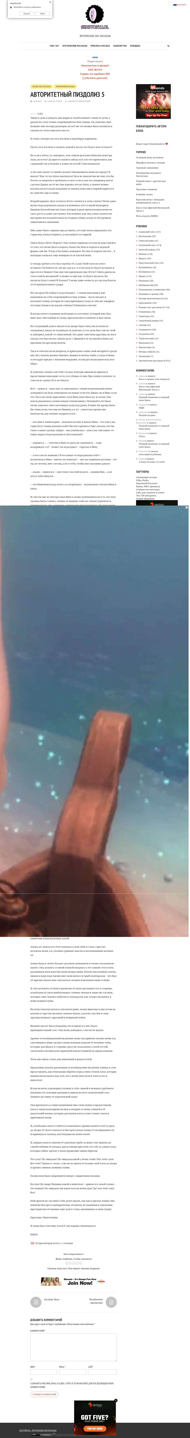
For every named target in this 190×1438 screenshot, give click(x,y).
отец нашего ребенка (150, 454)
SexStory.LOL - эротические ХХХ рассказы (37, 1430)
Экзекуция (144, 356)
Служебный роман (148, 320)
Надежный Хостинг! (147, 483)
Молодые (144, 280)
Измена (143, 253)
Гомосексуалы (146, 240)
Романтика (144, 311)
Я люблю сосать (144, 194)
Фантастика (145, 347)
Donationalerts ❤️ (158, 143)
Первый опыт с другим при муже (151, 183)
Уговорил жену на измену (149, 157)
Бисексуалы (145, 236)
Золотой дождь (147, 249)
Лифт (141, 407)
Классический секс (149, 262)
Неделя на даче (147, 415)
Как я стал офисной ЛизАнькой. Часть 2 (153, 209)
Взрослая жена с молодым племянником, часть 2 (150, 201)
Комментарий (37, 1330)
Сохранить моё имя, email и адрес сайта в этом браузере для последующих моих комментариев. (72, 1385)
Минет (142, 276)
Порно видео (95, 61)
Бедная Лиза (51, 1299)
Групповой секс (147, 245)
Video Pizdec (142, 480)
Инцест (142, 258)
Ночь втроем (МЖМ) (147, 215)
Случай (142, 325)
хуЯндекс (135, 45)
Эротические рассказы (74, 45)
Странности (145, 329)
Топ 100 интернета (146, 495)
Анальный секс (147, 231)
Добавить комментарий (79, 101)
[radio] (66, 1263)
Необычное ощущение (96, 1301)
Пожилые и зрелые (149, 293)
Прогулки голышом (146, 189)
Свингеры (144, 316)
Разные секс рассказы (41, 86)
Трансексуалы (146, 338)
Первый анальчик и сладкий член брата (154, 399)
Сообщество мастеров (148, 489)
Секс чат (54, 45)
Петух (142, 436)
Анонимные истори (146, 477)
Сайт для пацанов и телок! (150, 492)
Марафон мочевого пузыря (150, 162)
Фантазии (144, 342)
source (34, 1234)
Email (62, 1366)
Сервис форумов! (145, 498)
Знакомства (120, 45)
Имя (32, 1366)
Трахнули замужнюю (147, 167)
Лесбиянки (144, 271)
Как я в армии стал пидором (154, 379)
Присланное (145, 302)
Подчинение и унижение (152, 289)
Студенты (144, 333)
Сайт (90, 1366)
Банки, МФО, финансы (148, 486)
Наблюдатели (146, 285)
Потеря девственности (151, 298)
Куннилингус (146, 267)
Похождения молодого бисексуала (148, 174)
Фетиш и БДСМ (147, 351)
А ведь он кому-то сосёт (152, 461)
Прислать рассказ (100, 45)
